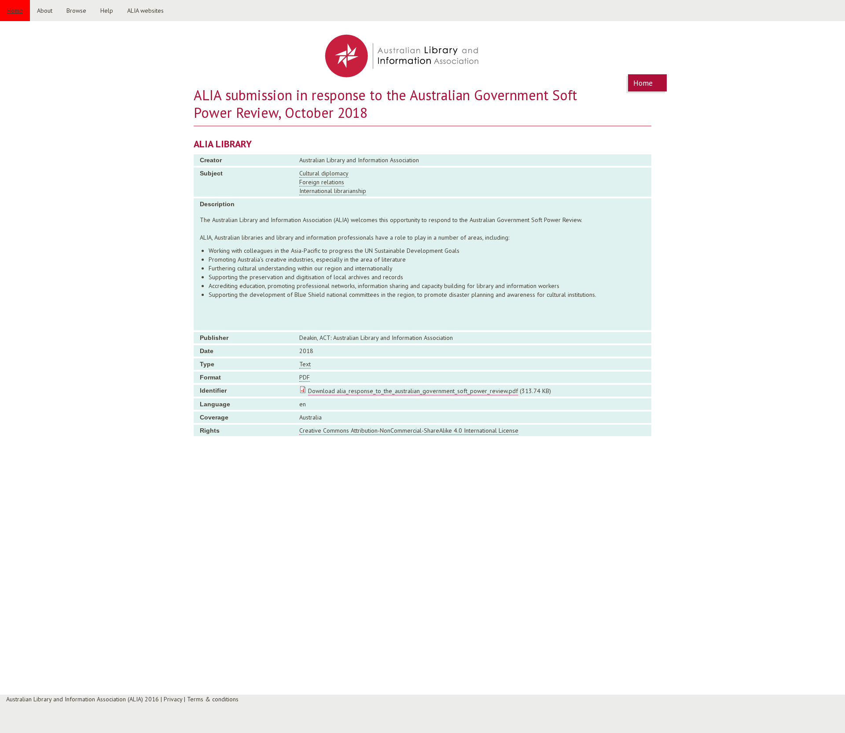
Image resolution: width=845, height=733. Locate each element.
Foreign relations (321, 182)
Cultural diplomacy (324, 173)
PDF (304, 377)
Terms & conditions (213, 699)
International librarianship (332, 191)
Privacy (173, 699)
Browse (76, 11)
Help (106, 11)
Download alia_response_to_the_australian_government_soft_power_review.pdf (413, 391)
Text (305, 364)
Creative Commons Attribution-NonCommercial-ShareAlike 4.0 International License (408, 430)
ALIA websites (145, 11)
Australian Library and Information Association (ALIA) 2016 (82, 699)
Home (15, 11)
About (44, 11)
